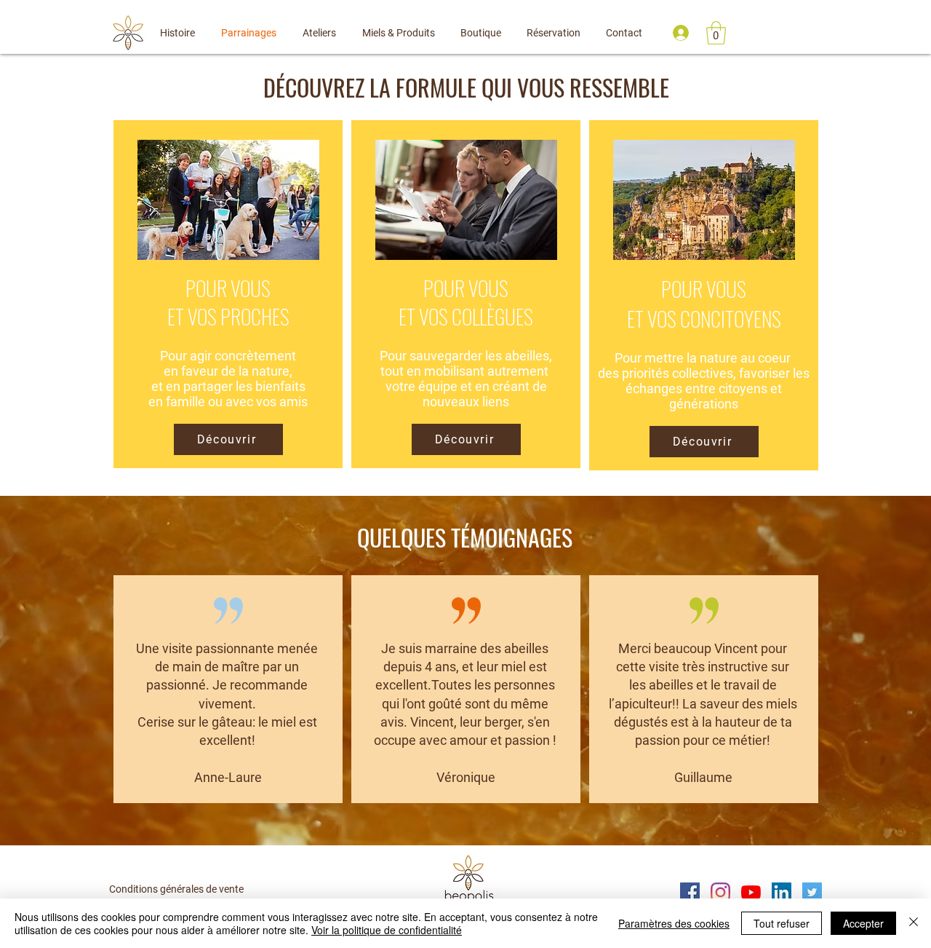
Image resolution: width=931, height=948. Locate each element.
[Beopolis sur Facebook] (690, 892)
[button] (716, 32)
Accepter (863, 923)
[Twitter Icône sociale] (812, 892)
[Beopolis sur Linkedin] (781, 892)
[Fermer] (913, 923)
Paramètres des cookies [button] (674, 923)
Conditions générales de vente (176, 889)
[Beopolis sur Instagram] (720, 892)
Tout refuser (782, 923)
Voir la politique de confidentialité (386, 930)
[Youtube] (751, 892)
